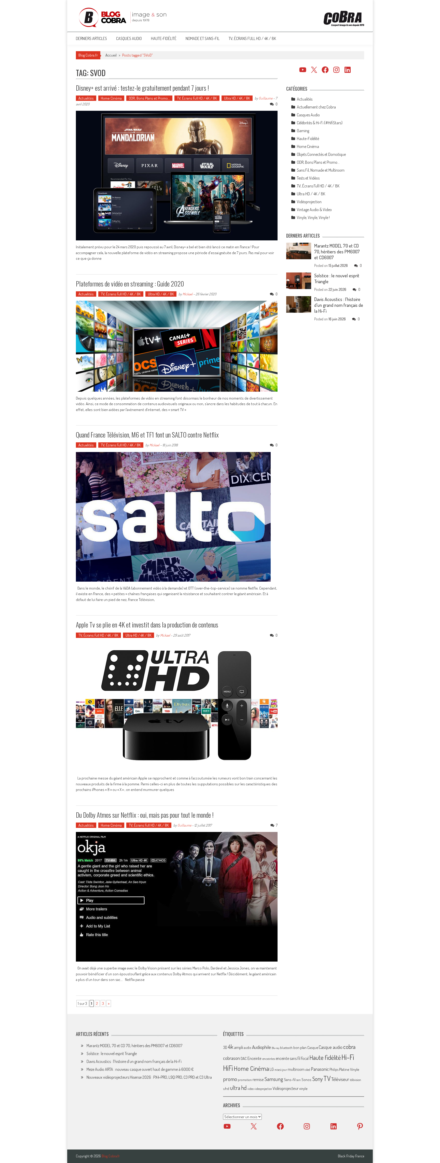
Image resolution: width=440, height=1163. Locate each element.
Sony (317, 1078)
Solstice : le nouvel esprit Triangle (112, 1053)
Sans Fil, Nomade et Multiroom (321, 170)
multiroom (296, 1069)
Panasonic (320, 1069)
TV (327, 1078)
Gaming (303, 130)
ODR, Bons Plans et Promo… (149, 98)
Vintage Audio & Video (314, 209)
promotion (245, 1080)
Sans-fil (290, 1079)
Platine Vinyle (349, 1069)
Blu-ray (275, 1048)
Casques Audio (129, 38)
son (298, 1080)
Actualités (86, 98)
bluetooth (286, 1048)
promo (230, 1078)
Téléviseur (340, 1079)
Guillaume (265, 98)
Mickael (188, 294)
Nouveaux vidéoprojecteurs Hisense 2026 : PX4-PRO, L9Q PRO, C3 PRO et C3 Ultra (149, 1077)
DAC (244, 1058)
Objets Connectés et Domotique (321, 154)
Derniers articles (91, 38)
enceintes (268, 1058)
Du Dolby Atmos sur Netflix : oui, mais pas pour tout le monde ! (145, 815)
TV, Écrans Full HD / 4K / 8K (252, 38)
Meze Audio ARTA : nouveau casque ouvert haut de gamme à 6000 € (140, 1069)
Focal (305, 1058)
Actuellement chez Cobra (316, 107)
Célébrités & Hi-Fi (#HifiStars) (319, 122)
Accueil (111, 55)
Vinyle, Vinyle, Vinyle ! (313, 217)
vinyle (303, 1088)
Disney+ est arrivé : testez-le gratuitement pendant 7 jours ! (142, 88)
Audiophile (261, 1047)
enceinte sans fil (288, 1058)
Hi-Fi (347, 1057)
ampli (238, 1047)
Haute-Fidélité (163, 38)
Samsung (274, 1079)
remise (258, 1079)
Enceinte (255, 1058)
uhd (226, 1088)
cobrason (231, 1058)
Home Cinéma (111, 98)
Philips (333, 1069)
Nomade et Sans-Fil (202, 38)
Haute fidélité (325, 1057)
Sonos (306, 1079)
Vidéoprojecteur (285, 1088)
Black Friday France (351, 1156)
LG (272, 1069)
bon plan (300, 1047)
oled (307, 1070)
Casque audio (330, 1047)
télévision (355, 1080)
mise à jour (280, 1070)
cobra (349, 1046)
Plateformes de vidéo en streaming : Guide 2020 (130, 284)
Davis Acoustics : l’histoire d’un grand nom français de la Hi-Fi (338, 305)
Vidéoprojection (309, 201)
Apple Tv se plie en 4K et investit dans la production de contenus (147, 625)
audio (247, 1047)
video (251, 1089)
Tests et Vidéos (308, 178)
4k (230, 1046)
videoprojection (263, 1089)
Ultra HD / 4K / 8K (237, 98)
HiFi (228, 1068)
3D (225, 1047)
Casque (312, 1047)
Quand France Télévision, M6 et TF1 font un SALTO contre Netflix (147, 435)
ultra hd (238, 1087)
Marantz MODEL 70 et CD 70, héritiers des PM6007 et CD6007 (337, 251)
